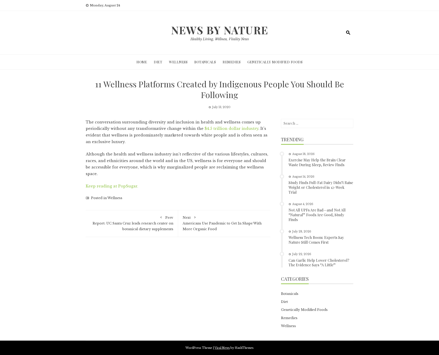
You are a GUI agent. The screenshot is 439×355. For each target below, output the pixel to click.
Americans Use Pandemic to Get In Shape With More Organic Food (222, 223)
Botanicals (205, 62)
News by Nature (219, 30)
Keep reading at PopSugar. (112, 186)
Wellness (178, 62)
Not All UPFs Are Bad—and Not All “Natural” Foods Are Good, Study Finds (317, 215)
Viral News (222, 348)
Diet (158, 62)
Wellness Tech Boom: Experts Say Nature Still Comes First (316, 240)
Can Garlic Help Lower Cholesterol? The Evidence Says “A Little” (319, 262)
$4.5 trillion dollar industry (231, 128)
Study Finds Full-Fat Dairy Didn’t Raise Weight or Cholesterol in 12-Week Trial (321, 187)
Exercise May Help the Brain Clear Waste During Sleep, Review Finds (317, 162)
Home (142, 62)
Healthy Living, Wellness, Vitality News (219, 39)
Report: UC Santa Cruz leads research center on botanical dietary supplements (133, 223)
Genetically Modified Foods (274, 62)
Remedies (232, 62)
